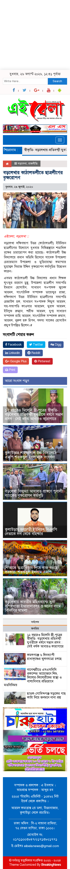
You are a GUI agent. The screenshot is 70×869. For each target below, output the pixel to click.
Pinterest (43, 361)
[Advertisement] (35, 35)
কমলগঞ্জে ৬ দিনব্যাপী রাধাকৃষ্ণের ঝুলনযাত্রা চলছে (44, 657)
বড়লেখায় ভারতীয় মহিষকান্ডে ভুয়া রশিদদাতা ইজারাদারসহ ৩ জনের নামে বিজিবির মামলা (33, 606)
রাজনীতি (33, 163)
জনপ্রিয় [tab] (35, 628)
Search (57, 81)
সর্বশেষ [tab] (35, 622)
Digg (57, 345)
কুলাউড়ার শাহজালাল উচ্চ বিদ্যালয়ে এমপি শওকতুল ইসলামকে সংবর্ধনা (31, 455)
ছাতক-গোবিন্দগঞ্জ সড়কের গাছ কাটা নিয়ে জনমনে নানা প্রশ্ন (46, 696)
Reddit (35, 353)
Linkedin (14, 353)
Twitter (37, 345)
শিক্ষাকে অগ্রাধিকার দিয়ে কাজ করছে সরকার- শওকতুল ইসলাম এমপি (31, 569)
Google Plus (18, 361)
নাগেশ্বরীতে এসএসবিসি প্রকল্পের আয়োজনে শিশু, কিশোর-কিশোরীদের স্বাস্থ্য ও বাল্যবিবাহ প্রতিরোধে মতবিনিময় (33, 677)
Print (11, 370)
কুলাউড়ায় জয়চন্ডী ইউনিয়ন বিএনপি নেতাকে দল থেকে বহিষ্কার (31, 531)
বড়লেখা (22, 163)
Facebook (14, 345)
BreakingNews (51, 865)
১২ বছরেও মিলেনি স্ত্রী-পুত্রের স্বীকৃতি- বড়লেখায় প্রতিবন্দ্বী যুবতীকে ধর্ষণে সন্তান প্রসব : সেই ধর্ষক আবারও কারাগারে (34, 414)
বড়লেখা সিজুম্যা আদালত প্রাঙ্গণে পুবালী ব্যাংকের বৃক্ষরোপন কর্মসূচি (33, 493)
